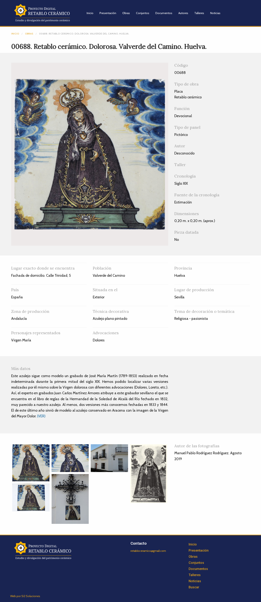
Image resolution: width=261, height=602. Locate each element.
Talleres (199, 13)
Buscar (194, 587)
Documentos (163, 13)
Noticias (215, 13)
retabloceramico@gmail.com (148, 551)
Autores (183, 13)
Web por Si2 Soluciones (25, 596)
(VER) (41, 416)
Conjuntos (142, 13)
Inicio (90, 13)
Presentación (108, 13)
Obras (126, 13)
